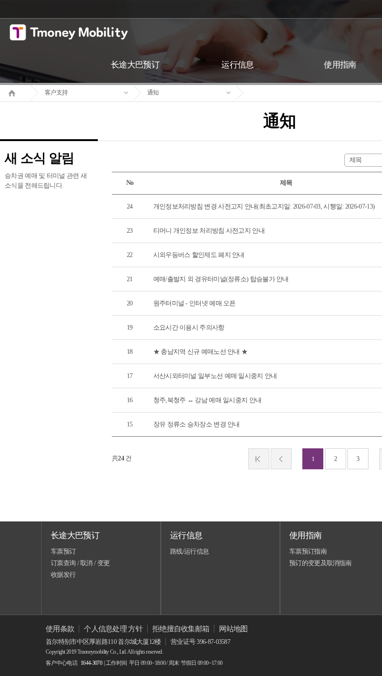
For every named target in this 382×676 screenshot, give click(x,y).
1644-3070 (91, 663)
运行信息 (186, 535)
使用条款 (60, 629)
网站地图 (233, 629)
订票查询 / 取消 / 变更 (80, 563)
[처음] (258, 458)
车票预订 (63, 551)
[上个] (281, 458)
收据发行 (63, 574)
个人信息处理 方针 (113, 629)
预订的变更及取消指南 (320, 563)
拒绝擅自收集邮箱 (180, 629)
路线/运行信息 (189, 551)
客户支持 (56, 92)
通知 (153, 92)
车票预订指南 (308, 551)
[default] (287, 93)
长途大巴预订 (75, 535)
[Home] (15, 92)
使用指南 (305, 535)
